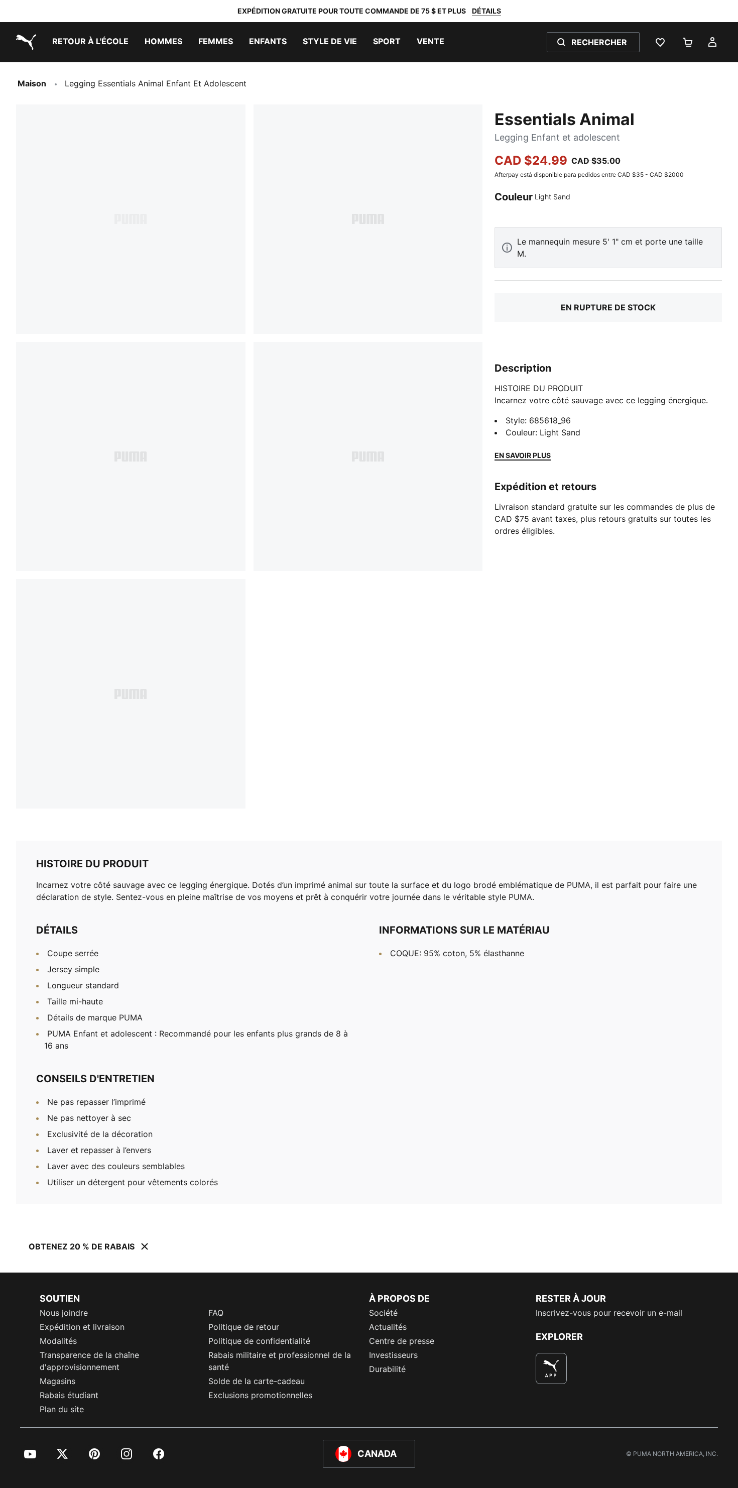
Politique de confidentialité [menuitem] (259, 1341)
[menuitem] (90, 42)
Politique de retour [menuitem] (243, 1327)
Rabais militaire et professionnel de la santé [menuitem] (279, 1361)
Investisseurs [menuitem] (393, 1355)
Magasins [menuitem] (57, 1381)
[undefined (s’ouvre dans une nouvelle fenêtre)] (551, 1368)
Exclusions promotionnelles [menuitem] (260, 1395)
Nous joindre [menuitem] (64, 1313)
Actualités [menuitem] (388, 1327)
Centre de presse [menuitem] (401, 1341)
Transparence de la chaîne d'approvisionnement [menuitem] (89, 1361)
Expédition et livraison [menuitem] (82, 1327)
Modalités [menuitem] (58, 1341)
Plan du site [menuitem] (62, 1409)
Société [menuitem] (383, 1313)
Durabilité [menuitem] (387, 1369)
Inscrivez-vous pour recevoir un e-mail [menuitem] (609, 1313)
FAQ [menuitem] (215, 1313)
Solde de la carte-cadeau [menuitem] (256, 1381)
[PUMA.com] (24, 42)
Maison (32, 83)
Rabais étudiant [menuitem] (69, 1395)
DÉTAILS (486, 11)
